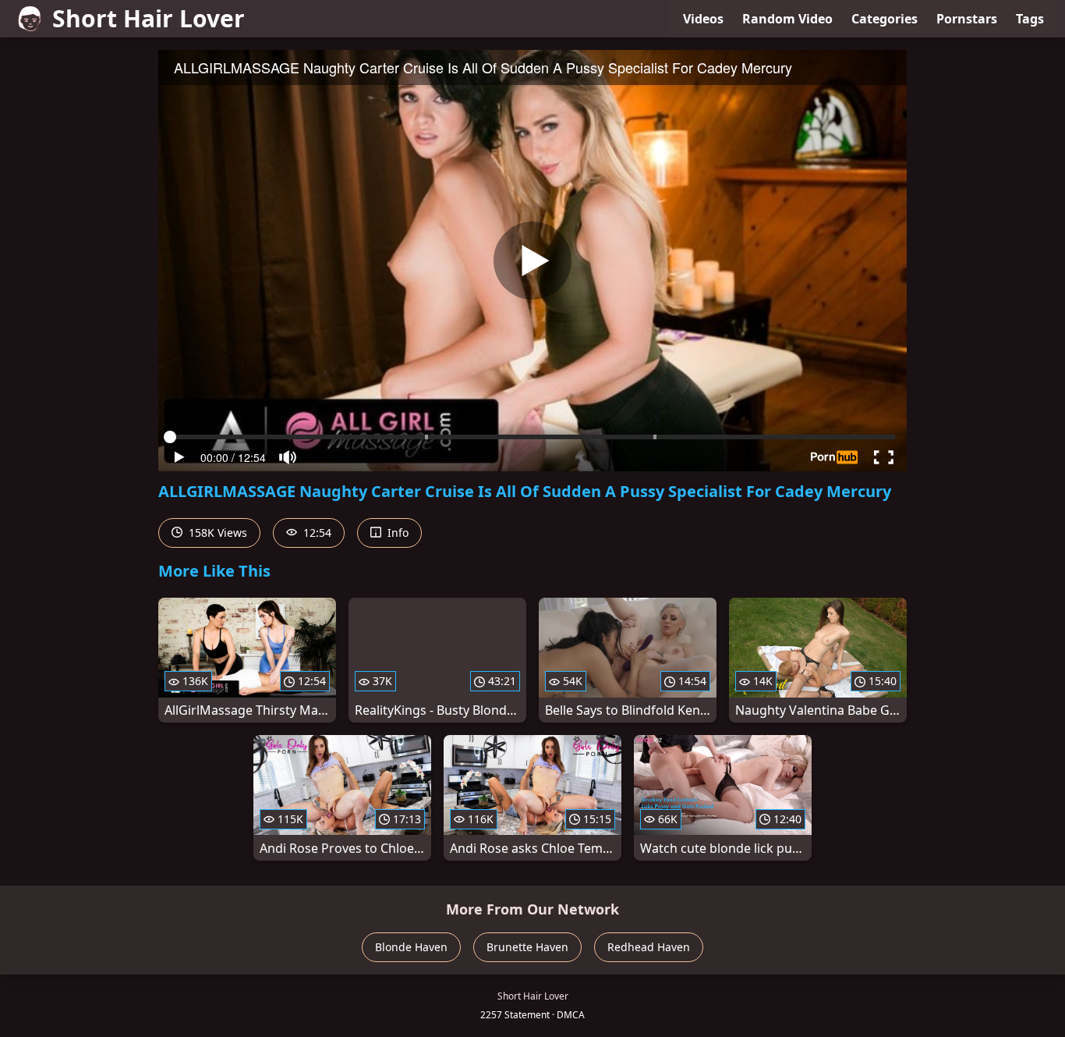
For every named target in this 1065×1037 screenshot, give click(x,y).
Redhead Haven (648, 946)
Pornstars (966, 18)
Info (396, 532)
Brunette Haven (527, 946)
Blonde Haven (411, 946)
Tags (1030, 18)
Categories (884, 18)
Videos (703, 18)
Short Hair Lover (148, 18)
